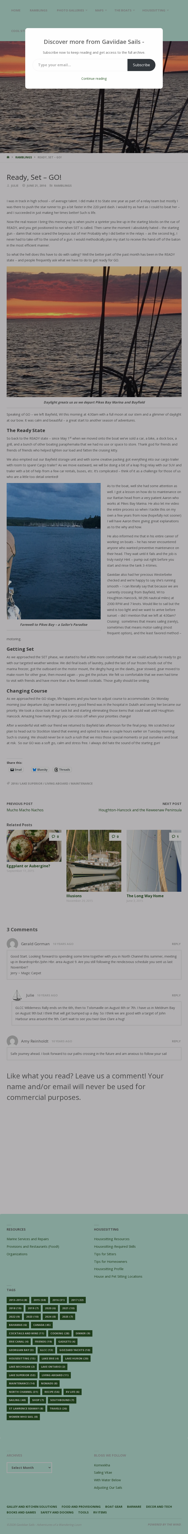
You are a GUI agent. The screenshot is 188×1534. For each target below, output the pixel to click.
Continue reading (94, 78)
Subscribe (141, 64)
